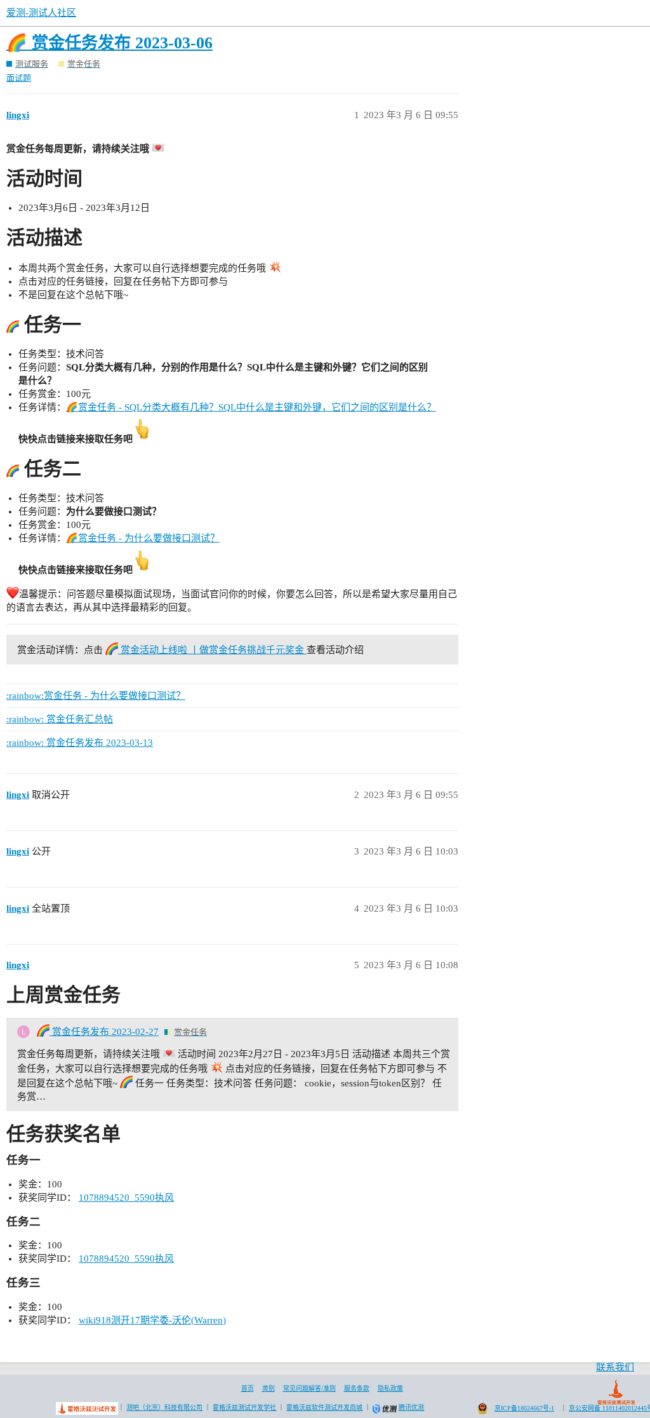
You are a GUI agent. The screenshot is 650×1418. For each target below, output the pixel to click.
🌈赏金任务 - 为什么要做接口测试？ (143, 538)
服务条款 (356, 1388)
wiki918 (95, 1320)
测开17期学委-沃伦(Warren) (168, 1320)
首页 (247, 1388)
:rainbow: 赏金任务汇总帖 (59, 719)
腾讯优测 (411, 1407)
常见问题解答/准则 (309, 1388)
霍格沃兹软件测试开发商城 (324, 1407)
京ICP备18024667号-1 (524, 1408)
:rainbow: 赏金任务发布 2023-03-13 (79, 743)
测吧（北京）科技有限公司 (164, 1407)
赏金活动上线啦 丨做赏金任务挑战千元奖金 (212, 650)
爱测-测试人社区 (41, 13)
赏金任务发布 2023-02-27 (104, 1032)
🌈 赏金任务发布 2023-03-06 (109, 43)
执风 (164, 1197)
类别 (268, 1388)
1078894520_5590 (117, 1197)
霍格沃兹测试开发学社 (244, 1407)
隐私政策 (390, 1388)
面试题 (18, 78)
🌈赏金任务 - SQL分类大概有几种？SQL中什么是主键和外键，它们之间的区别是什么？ (251, 407)
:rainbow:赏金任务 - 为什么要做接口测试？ (95, 696)
